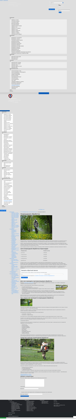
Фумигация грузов (14, 270)
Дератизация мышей (45, 401)
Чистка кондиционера (7, 192)
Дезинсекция (27, 400)
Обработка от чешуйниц (8, 128)
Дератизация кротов (7, 165)
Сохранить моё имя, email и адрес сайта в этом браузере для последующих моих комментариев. (36, 392)
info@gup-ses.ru (42, 209)
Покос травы (6, 193)
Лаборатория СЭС (7, 203)
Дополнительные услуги (14, 273)
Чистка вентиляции (7, 191)
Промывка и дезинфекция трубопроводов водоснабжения (8, 154)
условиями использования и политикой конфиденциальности (44, 275)
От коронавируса (14, 402)
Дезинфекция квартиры (8, 140)
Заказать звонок (3, 210)
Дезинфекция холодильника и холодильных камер (7, 158)
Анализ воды (6, 204)
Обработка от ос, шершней (8, 123)
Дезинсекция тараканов (30, 401)
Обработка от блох (14, 222)
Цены (3, 205)
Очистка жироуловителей (8, 199)
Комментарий (22, 386)
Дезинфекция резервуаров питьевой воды (15, 250)
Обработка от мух (7, 122)
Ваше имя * (22, 388)
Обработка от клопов (7, 114)
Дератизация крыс (45, 402)
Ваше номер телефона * (24, 394)
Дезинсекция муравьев (7, 117)
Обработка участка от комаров (32, 407)
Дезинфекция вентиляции (8, 141)
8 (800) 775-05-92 (3, 209)
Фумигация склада (7, 173)
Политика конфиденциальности (13, 416)
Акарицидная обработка (8, 200)
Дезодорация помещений (8, 148)
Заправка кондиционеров (8, 186)
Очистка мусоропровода (8, 185)
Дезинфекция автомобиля (8, 149)
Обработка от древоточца (31, 408)
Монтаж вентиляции (7, 187)
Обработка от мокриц (7, 127)
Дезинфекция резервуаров (8, 152)
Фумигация (11, 263)
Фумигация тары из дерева (8, 172)
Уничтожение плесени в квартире (17, 404)
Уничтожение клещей (7, 116)
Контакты (3, 206)
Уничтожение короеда (15, 216)
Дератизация (12, 258)
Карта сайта (10, 414)
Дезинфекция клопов (30, 402)
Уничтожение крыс (7, 166)
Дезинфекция (12, 401)
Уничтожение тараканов (8, 115)
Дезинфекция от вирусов (8, 136)
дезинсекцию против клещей (28, 282)
